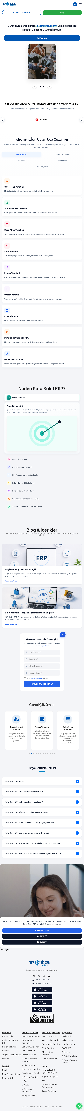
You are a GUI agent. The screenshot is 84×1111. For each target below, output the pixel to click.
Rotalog (5, 1070)
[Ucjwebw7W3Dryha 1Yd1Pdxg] (39, 976)
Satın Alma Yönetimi (31, 1047)
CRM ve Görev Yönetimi (48, 1053)
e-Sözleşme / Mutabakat (27, 1090)
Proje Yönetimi (28, 1065)
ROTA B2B (66, 1048)
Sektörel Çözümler (62, 154)
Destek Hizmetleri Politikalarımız (50, 1085)
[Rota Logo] (9, 4)
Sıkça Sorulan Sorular (11, 1055)
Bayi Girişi (66, 1036)
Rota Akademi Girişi (11, 1074)
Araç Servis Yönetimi (51, 1040)
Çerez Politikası (49, 1091)
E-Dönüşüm (62, 161)
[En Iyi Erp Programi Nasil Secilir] (42, 555)
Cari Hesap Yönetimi (31, 1036)
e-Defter (26, 1081)
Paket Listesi (67, 1040)
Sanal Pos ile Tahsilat (31, 1073)
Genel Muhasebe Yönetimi (29, 1060)
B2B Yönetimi (48, 1048)
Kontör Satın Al (68, 1044)
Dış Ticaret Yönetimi (31, 1069)
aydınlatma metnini (37, 678)
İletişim (5, 1059)
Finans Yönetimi (29, 1055)
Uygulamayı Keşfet (42, 930)
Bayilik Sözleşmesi (50, 1077)
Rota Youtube (8, 1078)
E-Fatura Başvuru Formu (70, 1061)
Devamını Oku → (11, 581)
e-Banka (25, 1085)
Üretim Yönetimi (49, 1059)
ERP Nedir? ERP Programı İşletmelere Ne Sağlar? (29, 612)
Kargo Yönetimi (49, 1036)
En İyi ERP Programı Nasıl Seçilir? (21, 569)
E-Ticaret (21, 161)
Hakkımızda (7, 1036)
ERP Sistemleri (21, 154)
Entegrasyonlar (42, 167)
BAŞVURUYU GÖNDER (41, 684)
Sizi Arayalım (42, 38)
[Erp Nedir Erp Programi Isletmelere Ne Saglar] (42, 598)
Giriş (62, 13)
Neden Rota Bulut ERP (10, 1041)
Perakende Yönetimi (51, 1044)
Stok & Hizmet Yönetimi (28, 1041)
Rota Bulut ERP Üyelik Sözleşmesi (50, 1071)
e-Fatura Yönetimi (30, 1077)
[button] (29, 753)
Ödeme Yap (67, 1052)
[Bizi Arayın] (75, 4)
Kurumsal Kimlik (9, 1047)
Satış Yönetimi (28, 1051)
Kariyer (5, 1051)
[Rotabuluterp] (34, 976)
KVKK (44, 1080)
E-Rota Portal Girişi (70, 1056)
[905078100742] (79, 1106)
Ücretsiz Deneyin (20, 13)
